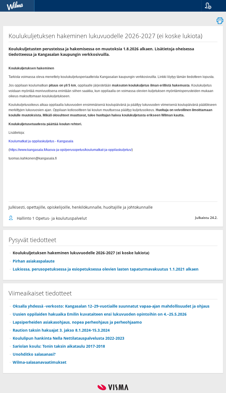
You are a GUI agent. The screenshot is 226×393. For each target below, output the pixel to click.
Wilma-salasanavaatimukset (39, 362)
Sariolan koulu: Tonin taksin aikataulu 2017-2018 (59, 346)
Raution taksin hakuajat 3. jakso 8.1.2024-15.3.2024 (61, 330)
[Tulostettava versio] (220, 22)
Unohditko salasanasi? (34, 354)
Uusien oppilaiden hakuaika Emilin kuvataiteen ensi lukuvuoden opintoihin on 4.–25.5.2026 (100, 314)
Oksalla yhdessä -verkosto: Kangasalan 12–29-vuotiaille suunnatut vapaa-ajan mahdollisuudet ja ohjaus (111, 306)
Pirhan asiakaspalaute (34, 261)
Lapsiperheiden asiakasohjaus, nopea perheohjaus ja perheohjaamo (77, 322)
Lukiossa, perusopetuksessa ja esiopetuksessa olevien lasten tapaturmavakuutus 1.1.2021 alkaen (105, 269)
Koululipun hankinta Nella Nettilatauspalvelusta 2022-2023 (68, 338)
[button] (211, 6)
